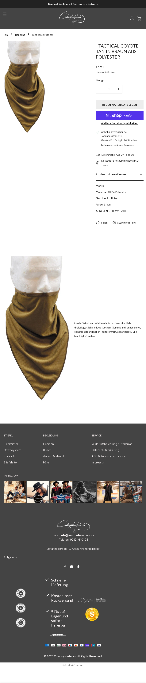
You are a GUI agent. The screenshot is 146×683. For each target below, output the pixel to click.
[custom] (65, 566)
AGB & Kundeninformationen (109, 456)
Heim (6, 34)
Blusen (47, 450)
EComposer (77, 665)
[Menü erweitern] (5, 14)
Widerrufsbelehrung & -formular (112, 444)
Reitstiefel (10, 456)
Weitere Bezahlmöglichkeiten (119, 123)
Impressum (98, 462)
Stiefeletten (11, 462)
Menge (100, 80)
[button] (139, 18)
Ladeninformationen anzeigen (117, 145)
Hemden (48, 444)
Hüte (46, 462)
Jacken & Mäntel (53, 456)
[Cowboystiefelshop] (72, 18)
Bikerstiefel (11, 444)
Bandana (20, 34)
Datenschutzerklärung (105, 450)
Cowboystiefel (13, 450)
